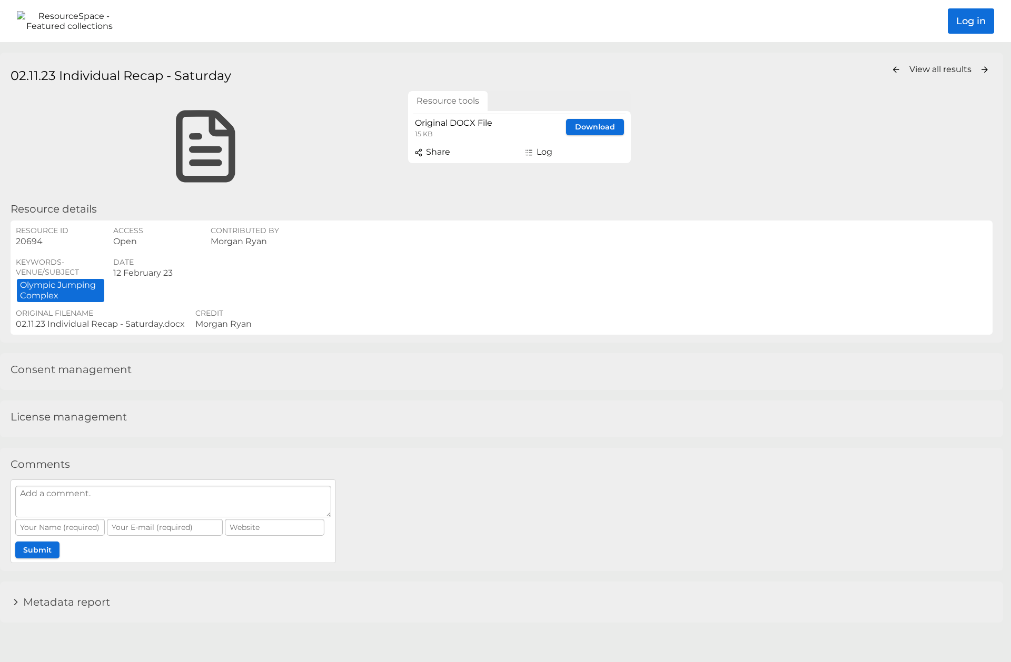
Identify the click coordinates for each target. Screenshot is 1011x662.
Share (437, 152)
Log (543, 152)
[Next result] (985, 70)
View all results (941, 69)
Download (595, 127)
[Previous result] (896, 70)
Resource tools (448, 101)
